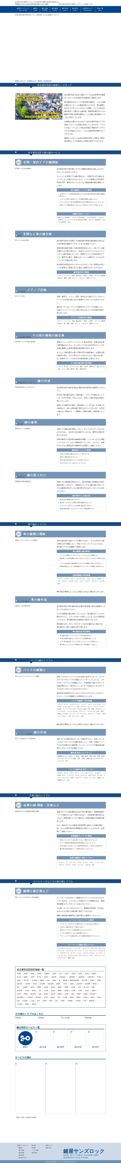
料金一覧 (100, 9)
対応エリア (49, 1145)
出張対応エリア (87, 9)
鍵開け (35, 9)
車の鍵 (34, 1148)
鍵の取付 (75, 9)
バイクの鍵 (35, 1150)
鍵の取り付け (23, 1157)
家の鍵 (34, 1145)
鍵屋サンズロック (23, 9)
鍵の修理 (55, 9)
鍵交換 (65, 1155)
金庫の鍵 (34, 1152)
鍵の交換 (45, 9)
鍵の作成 (65, 9)
